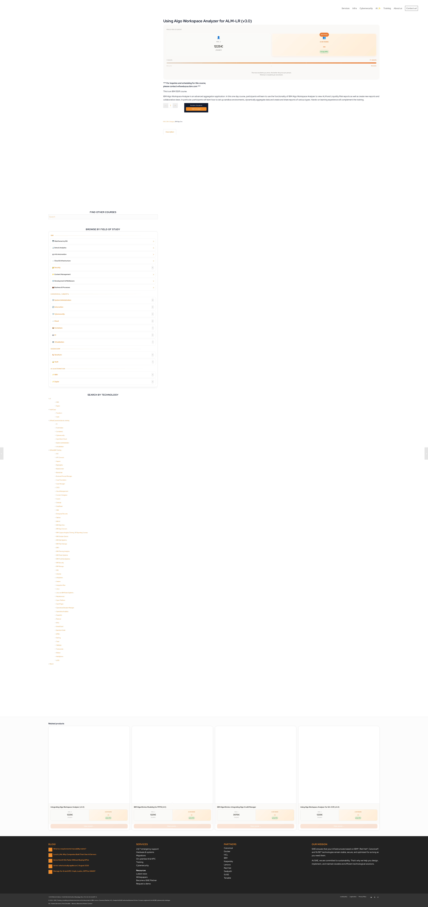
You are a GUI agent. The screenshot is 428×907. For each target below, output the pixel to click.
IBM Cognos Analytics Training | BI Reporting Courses (72, 533)
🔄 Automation (102, 307)
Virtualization (60, 446)
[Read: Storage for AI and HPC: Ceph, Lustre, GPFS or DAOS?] (50, 872)
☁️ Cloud (102, 321)
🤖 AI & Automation (59, 254)
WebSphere (59, 656)
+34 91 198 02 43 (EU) (54, 897)
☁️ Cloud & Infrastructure (61, 261)
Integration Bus (60, 585)
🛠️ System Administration (102, 300)
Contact (90, 903)
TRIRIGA (58, 645)
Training (139, 862)
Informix (58, 574)
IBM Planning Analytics (62, 551)
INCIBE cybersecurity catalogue (161, 900)
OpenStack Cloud (61, 439)
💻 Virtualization (102, 342)
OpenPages (59, 604)
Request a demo (143, 883)
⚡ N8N (102, 375)
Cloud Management (62, 491)
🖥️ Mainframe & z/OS (60, 241)
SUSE (226, 874)
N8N (57, 402)
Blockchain (59, 472)
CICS (57, 487)
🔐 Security (102, 268)
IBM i (57, 548)
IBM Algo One (60, 525)
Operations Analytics (62, 611)
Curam (58, 499)
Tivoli (57, 641)
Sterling (58, 638)
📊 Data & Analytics (59, 248)
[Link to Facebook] (378, 896)
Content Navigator (61, 495)
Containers (59, 431)
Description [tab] (170, 132)
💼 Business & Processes (61, 287)
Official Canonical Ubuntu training (59, 420)
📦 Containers (102, 328)
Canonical (228, 848)
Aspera (58, 461)
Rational (58, 619)
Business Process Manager (64, 476)
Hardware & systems (145, 852)
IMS (57, 570)
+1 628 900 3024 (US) (67, 897)
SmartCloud (59, 626)
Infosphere (59, 578)
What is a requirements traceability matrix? (69, 849)
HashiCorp (52, 409)
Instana (58, 581)
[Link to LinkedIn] (371, 896)
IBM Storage (60, 566)
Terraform (59, 413)
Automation (59, 428)
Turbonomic (59, 649)
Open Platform (60, 600)
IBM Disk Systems (61, 540)
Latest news (141, 873)
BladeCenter (60, 469)
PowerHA (59, 615)
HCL (226, 854)
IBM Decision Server (62, 536)
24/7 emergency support (147, 849)
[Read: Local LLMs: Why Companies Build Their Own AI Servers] (50, 855)
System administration (62, 443)
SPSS (57, 634)
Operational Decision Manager (65, 608)
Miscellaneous (60, 596)
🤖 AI (102, 335)
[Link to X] (374, 896)
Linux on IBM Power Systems (64, 593)
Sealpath (228, 871)
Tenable (227, 878)
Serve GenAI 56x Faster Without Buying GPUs (71, 860)
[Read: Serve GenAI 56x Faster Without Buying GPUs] (50, 861)
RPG (57, 623)
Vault (57, 417)
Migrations (141, 855)
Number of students (196, 105)
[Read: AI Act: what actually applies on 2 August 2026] (50, 866)
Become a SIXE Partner (146, 880)
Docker (227, 851)
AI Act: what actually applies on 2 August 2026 (71, 865)
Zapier (58, 406)
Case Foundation (61, 480)
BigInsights (59, 465)
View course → (89, 826)
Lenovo (227, 864)
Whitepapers (142, 877)
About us (74, 903)
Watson (58, 653)
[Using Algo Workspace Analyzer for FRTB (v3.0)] (426, 453)
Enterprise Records (61, 514)
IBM (225, 858)
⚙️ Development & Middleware (63, 281)
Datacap (58, 502)
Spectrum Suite (60, 630)
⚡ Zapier (102, 382)
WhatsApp (77, 897)
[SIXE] (18, 8)
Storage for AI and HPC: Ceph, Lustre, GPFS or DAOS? (74, 871)
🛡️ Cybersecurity (102, 314)
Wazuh (51, 664)
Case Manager (60, 484)
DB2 (57, 510)
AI (50, 399)
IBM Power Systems (62, 555)
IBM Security (60, 563)
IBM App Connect (61, 529)
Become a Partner (82, 903)
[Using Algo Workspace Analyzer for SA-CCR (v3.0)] (1, 453)
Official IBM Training (55, 450)
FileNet (58, 517)
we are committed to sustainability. (334, 860)
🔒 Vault (102, 362)
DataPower (59, 506)
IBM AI (58, 521)
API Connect (60, 457)
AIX (57, 454)
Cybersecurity (60, 435)
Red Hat (227, 868)
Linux (57, 589)
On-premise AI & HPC (146, 859)
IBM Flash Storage (61, 544)
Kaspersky (228, 861)
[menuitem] (345, 8)
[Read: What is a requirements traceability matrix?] (50, 850)
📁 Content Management (61, 274)
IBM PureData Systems (63, 559)
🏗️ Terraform (102, 355)
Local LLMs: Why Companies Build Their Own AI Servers (74, 854)
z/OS (57, 660)
